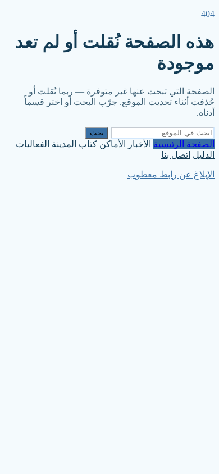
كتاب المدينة (74, 144)
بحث (97, 133)
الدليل (204, 154)
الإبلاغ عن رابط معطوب (171, 174)
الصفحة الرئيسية (184, 144)
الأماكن (112, 144)
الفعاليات (32, 144)
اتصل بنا (175, 154)
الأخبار (139, 144)
